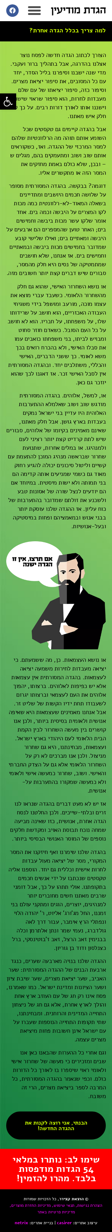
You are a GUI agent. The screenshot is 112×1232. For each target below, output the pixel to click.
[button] (8, 101)
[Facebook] (12, 10)
